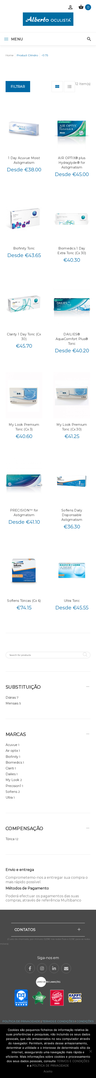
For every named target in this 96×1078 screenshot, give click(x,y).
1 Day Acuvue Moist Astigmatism (24, 160)
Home (9, 55)
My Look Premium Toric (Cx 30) (71, 427)
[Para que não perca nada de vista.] (48, 19)
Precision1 (13, 786)
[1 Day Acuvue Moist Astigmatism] (24, 129)
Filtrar (18, 87)
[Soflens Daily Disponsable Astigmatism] (71, 481)
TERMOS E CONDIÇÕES (58, 1021)
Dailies (11, 774)
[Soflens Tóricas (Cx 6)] (24, 571)
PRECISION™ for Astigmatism (24, 512)
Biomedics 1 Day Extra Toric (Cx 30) (71, 250)
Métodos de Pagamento (27, 888)
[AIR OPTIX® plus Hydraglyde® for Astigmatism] (71, 129)
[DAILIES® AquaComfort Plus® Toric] (71, 305)
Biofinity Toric (24, 248)
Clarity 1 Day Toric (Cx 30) (24, 336)
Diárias (11, 698)
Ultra (9, 798)
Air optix (12, 751)
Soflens (11, 792)
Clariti (10, 768)
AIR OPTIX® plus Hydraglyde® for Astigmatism (71, 162)
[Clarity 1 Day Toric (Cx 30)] (24, 305)
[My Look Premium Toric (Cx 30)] (71, 395)
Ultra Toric (72, 601)
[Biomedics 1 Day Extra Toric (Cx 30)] (71, 219)
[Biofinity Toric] (24, 219)
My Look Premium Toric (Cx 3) (24, 427)
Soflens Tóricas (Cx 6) (24, 601)
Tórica (10, 839)
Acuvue (11, 745)
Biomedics (14, 762)
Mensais (12, 703)
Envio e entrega (20, 870)
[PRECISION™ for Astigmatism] (24, 481)
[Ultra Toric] (71, 571)
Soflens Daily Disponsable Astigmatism (71, 515)
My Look (12, 780)
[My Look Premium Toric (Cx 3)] (24, 395)
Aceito (48, 1071)
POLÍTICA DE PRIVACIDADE (21, 1021)
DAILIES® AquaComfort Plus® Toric (72, 339)
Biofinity (12, 757)
